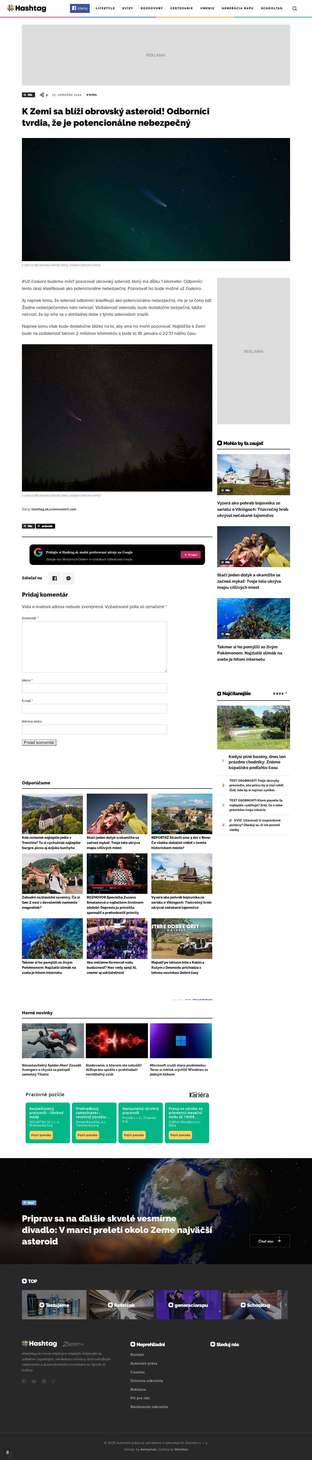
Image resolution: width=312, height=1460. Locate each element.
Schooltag (272, 8)
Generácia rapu (238, 8)
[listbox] (273, 693)
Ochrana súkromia (146, 1380)
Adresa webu (32, 721)
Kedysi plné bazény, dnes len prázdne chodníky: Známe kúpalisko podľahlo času (257, 762)
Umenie (207, 8)
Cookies (137, 1372)
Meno (27, 680)
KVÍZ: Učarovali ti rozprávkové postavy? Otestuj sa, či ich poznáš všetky (255, 825)
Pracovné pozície (45, 1094)
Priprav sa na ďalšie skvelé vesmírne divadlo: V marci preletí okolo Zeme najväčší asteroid (117, 1229)
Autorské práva (143, 1363)
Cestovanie (181, 8)
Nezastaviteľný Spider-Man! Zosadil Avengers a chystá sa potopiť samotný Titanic (51, 1069)
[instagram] (44, 1382)
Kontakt (137, 1354)
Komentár (30, 618)
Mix (30, 95)
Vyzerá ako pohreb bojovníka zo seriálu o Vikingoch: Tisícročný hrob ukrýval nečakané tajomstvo (252, 509)
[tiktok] (53, 1382)
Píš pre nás (140, 1398)
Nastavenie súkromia (149, 1406)
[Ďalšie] (286, 1304)
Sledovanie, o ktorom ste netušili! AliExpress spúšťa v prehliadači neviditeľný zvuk (114, 1069)
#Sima (92, 95)
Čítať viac (266, 1241)
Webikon (181, 1449)
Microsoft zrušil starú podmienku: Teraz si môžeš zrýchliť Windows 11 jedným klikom (179, 1069)
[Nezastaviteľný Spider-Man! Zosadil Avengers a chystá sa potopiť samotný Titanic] (53, 1040)
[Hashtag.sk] (26, 8)
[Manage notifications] (7, 1452)
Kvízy (127, 8)
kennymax (148, 1449)
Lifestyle (105, 8)
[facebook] (24, 1382)
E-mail (27, 701)
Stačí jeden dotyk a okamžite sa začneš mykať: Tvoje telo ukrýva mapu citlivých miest (249, 581)
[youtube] (34, 1382)
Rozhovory (152, 8)
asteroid (47, 526)
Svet (31, 1202)
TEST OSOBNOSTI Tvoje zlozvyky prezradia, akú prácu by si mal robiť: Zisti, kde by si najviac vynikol (256, 785)
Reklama (138, 1389)
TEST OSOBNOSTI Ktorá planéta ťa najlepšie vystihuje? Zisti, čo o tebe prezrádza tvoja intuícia (256, 805)
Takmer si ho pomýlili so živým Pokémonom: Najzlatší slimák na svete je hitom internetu (249, 653)
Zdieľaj (82, 8)
